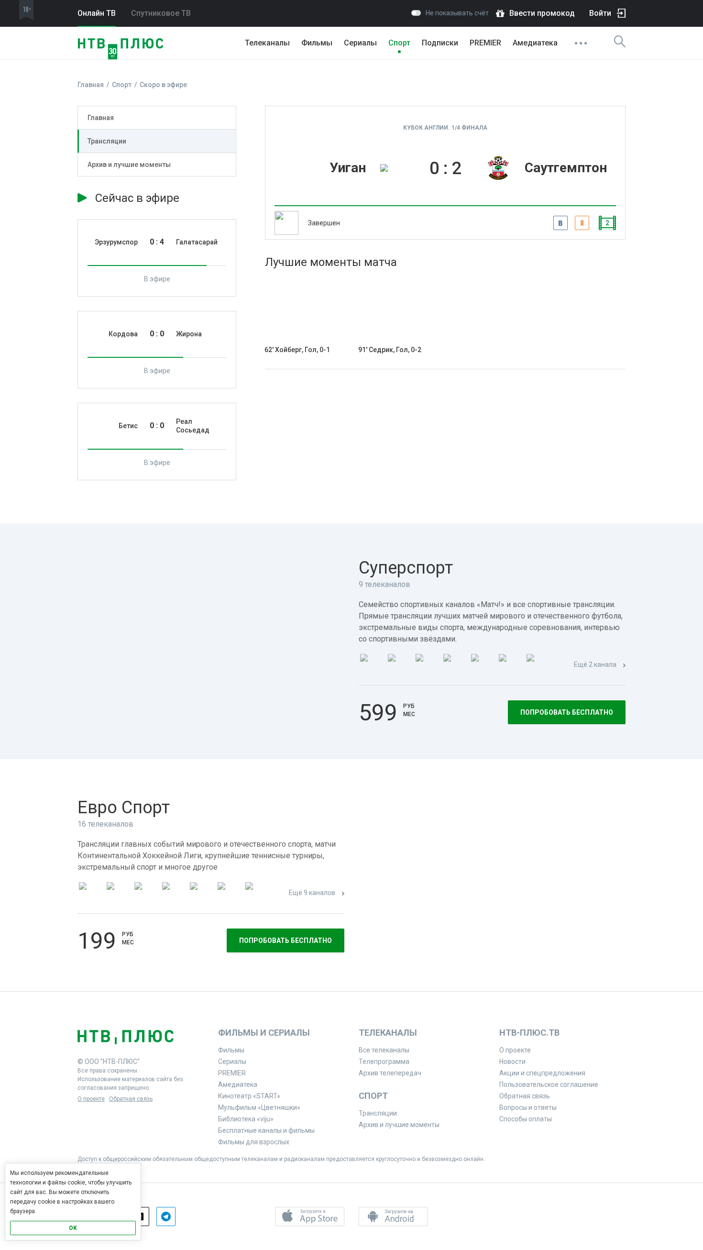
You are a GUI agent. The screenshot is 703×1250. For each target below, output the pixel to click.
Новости (512, 1061)
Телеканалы (267, 42)
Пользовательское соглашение (548, 1084)
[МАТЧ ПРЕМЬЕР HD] (371, 665)
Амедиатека (535, 42)
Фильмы (316, 42)
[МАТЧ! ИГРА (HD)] (509, 665)
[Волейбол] (200, 893)
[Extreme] (256, 893)
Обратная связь (131, 1098)
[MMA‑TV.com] (228, 893)
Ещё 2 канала (595, 664)
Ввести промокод (542, 13)
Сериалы (360, 42)
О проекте (91, 1098)
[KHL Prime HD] (117, 893)
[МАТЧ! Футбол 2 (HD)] (426, 665)
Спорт (399, 42)
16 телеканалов (105, 824)
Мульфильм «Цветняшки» (259, 1107)
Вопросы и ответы (528, 1107)
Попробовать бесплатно (566, 712)
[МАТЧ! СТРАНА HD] (537, 665)
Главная (101, 118)
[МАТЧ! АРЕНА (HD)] (482, 665)
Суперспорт (406, 568)
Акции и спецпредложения (542, 1073)
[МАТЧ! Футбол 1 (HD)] (398, 665)
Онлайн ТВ (96, 13)
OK (73, 1228)
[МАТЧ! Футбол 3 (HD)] (454, 665)
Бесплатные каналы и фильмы (266, 1130)
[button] (309, 1216)
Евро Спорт (123, 807)
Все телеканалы (384, 1050)
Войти (600, 13)
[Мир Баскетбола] (173, 893)
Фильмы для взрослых (253, 1142)
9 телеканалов (384, 584)
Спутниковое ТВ (161, 13)
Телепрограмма (384, 1061)
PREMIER (485, 42)
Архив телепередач (390, 1073)
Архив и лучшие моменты (129, 164)
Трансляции (107, 141)
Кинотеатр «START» (249, 1096)
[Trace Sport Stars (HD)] (89, 893)
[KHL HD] (145, 893)
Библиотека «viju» (246, 1119)
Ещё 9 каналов (312, 892)
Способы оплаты (525, 1119)
